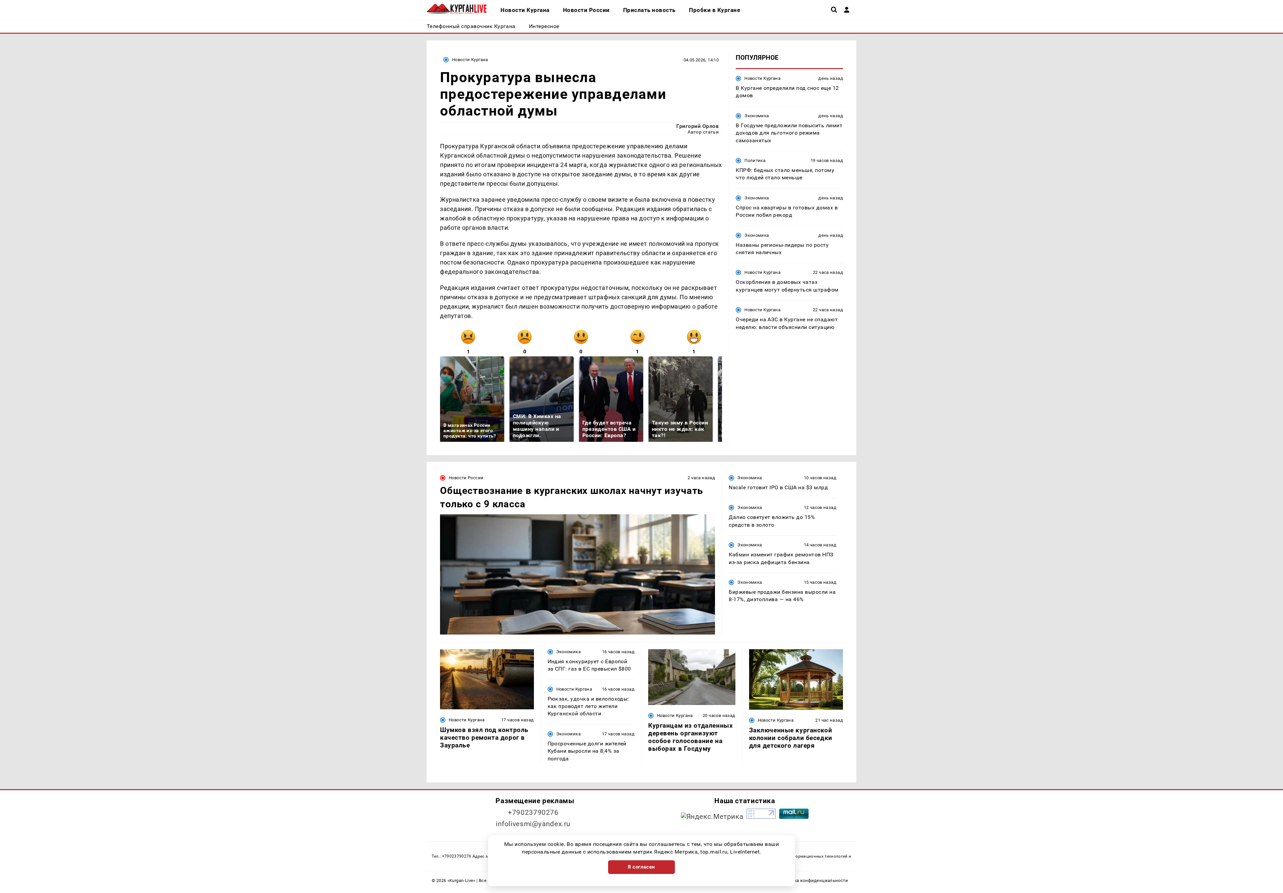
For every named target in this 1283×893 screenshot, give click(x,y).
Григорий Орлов (697, 126)
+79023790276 (533, 813)
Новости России (466, 477)
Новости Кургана (470, 59)
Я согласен (641, 867)
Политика (754, 160)
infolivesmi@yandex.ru (533, 824)
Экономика (756, 115)
